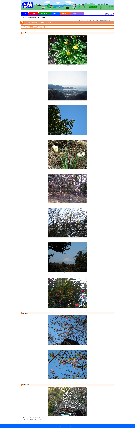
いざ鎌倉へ (33, 13)
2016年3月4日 (93, 20)
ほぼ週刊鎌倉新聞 (32, 17)
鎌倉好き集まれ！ (77, 13)
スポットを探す (44, 13)
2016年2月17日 (84, 20)
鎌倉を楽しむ (65, 13)
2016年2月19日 (41, 17)
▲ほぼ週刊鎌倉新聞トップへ (107, 20)
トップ (24, 13)
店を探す (55, 13)
